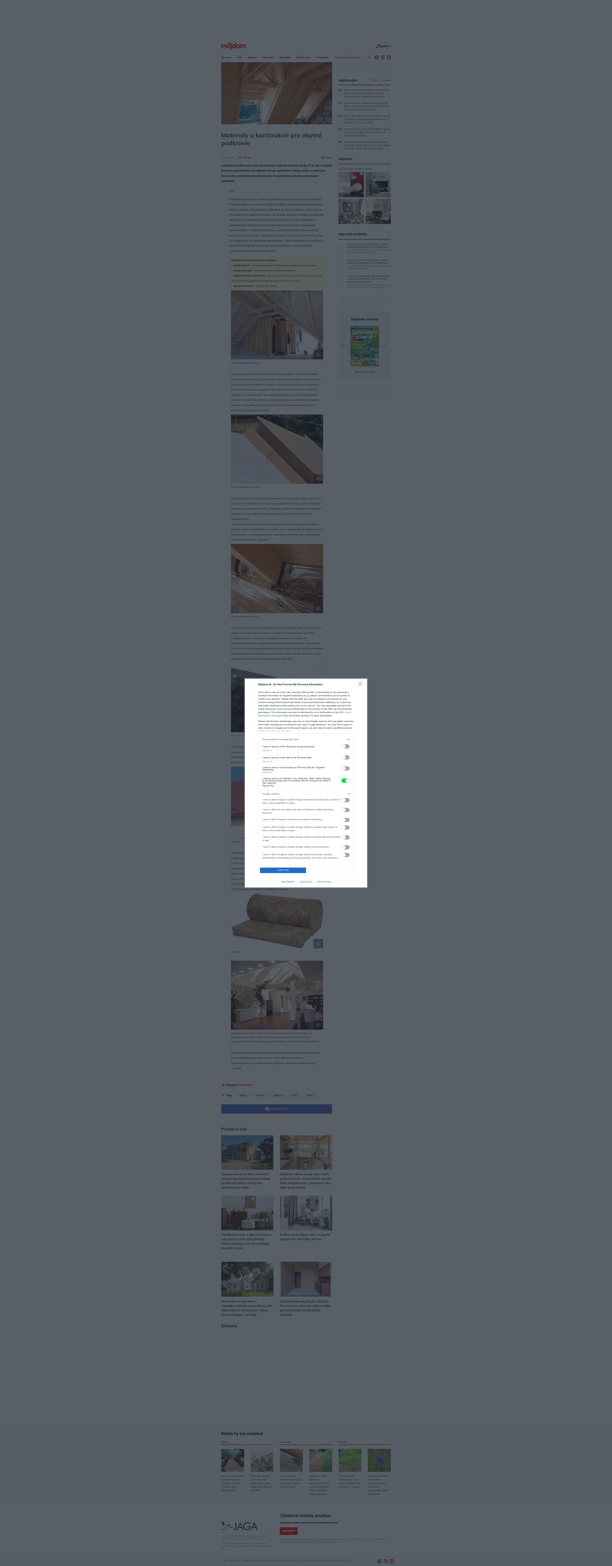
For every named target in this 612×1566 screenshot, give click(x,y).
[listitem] (306, 739)
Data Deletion (288, 881)
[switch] (345, 746)
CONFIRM (283, 870)
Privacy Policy (324, 881)
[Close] (361, 685)
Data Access (306, 881)
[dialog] (306, 783)
